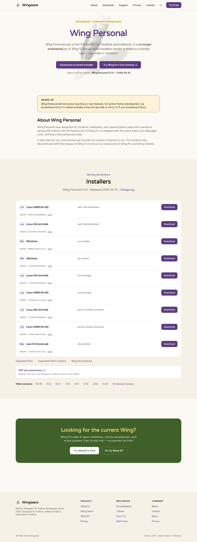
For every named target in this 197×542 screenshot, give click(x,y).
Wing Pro (60, 107)
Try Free (174, 5)
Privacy (155, 521)
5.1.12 (86, 384)
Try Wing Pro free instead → (120, 64)
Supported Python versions (52, 361)
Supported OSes (24, 361)
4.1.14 (95, 384)
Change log (127, 189)
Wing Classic (87, 511)
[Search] (160, 5)
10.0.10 (39, 384)
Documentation (124, 506)
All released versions (123, 384)
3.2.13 (105, 384)
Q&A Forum (122, 521)
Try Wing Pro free (84, 450)
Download (108, 5)
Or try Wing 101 (114, 450)
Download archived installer (76, 64)
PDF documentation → (32, 370)
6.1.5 (77, 384)
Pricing (137, 5)
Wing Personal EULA (81, 361)
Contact (150, 5)
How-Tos (121, 516)
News (155, 516)
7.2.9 (67, 384)
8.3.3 (58, 384)
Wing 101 (113, 107)
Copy (50, 215)
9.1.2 (49, 384)
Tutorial (120, 511)
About (94, 5)
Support (123, 5)
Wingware (30, 5)
